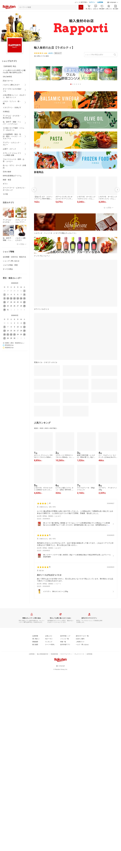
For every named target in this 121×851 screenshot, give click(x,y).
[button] (112, 2)
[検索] (81, 7)
